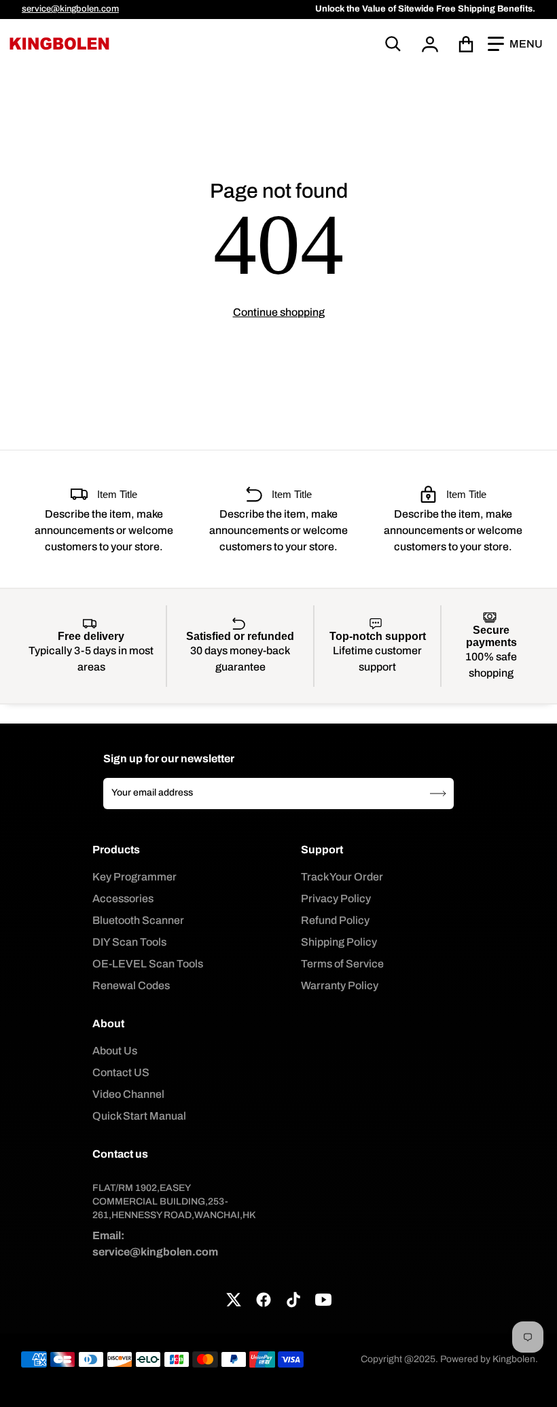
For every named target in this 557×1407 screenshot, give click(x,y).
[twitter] (233, 1299)
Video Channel (128, 1094)
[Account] (430, 44)
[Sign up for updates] (438, 793)
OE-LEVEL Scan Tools (147, 963)
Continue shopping (279, 312)
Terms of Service (342, 963)
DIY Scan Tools (129, 942)
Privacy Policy (336, 898)
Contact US (120, 1072)
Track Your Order (342, 877)
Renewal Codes (131, 985)
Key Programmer (134, 877)
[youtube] (323, 1299)
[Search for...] (393, 44)
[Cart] (466, 44)
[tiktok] (293, 1299)
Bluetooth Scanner (138, 920)
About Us (114, 1050)
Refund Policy (335, 920)
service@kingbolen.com (70, 9)
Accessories (123, 898)
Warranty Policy (339, 985)
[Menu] (515, 44)
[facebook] (263, 1299)
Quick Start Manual (139, 1116)
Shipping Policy (339, 942)
